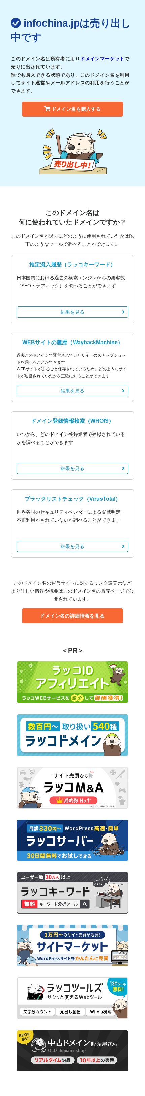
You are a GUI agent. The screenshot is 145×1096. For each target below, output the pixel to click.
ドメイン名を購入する (76, 109)
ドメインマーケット (102, 58)
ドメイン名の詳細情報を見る (72, 616)
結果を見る (72, 312)
